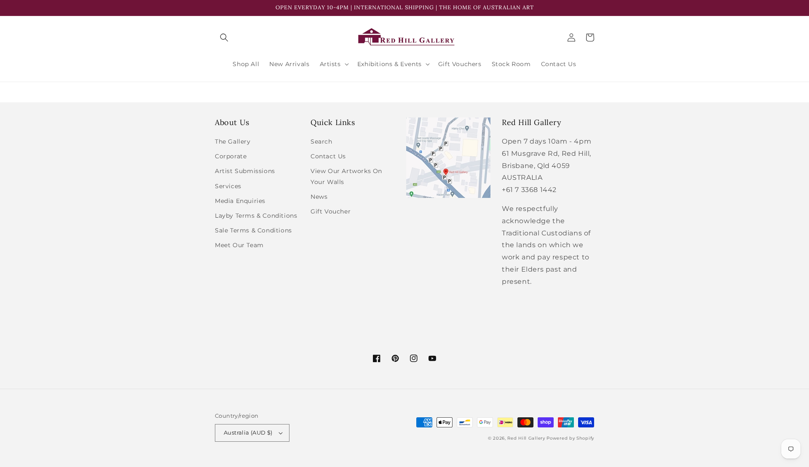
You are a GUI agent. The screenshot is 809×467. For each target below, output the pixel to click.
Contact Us (328, 156)
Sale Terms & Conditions (253, 230)
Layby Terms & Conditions (256, 215)
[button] (224, 37)
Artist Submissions (245, 171)
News (319, 196)
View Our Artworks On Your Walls (346, 176)
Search (321, 141)
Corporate (230, 156)
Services (228, 186)
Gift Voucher (331, 211)
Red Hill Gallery (526, 438)
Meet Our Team (239, 245)
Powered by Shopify (570, 438)
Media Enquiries (240, 201)
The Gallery (233, 141)
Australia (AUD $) (248, 432)
